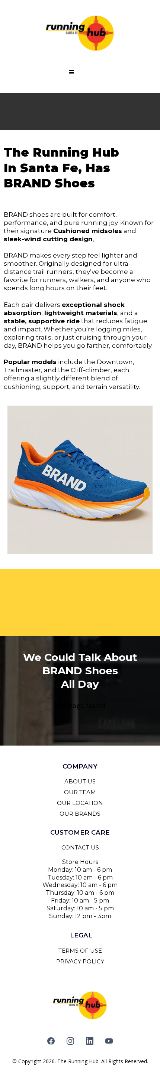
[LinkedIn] (89, 1041)
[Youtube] (109, 1041)
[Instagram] (70, 1041)
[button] (70, 72)
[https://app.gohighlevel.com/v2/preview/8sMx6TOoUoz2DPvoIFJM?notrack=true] (80, 33)
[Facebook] (51, 1041)
